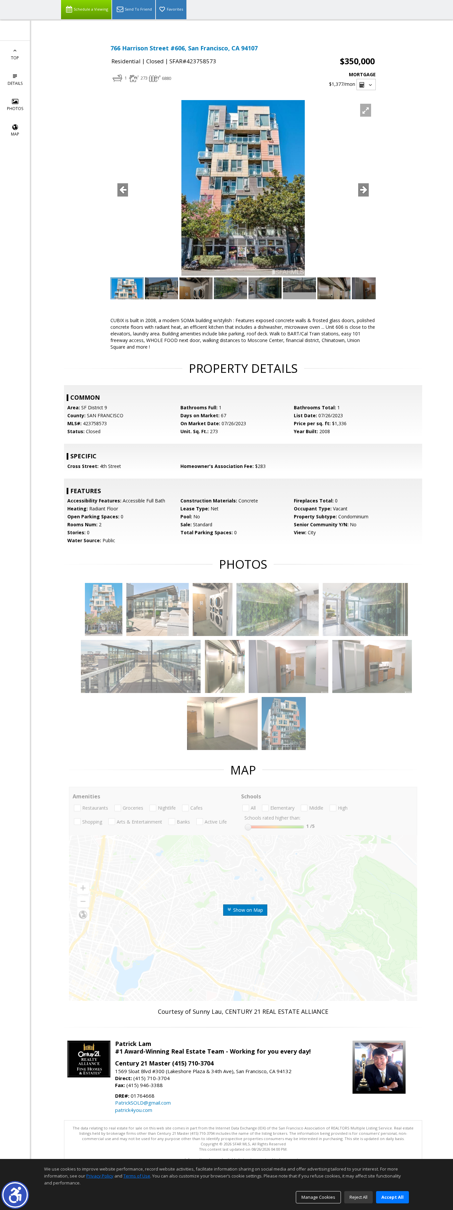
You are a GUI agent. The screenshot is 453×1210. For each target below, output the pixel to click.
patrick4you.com (133, 1110)
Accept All (392, 1197)
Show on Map (247, 910)
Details (15, 83)
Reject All (358, 1197)
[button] (15, 1195)
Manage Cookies (318, 1197)
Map (15, 134)
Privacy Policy (99, 1176)
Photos (15, 108)
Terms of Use (136, 1176)
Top (15, 58)
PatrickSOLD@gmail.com (143, 1102)
